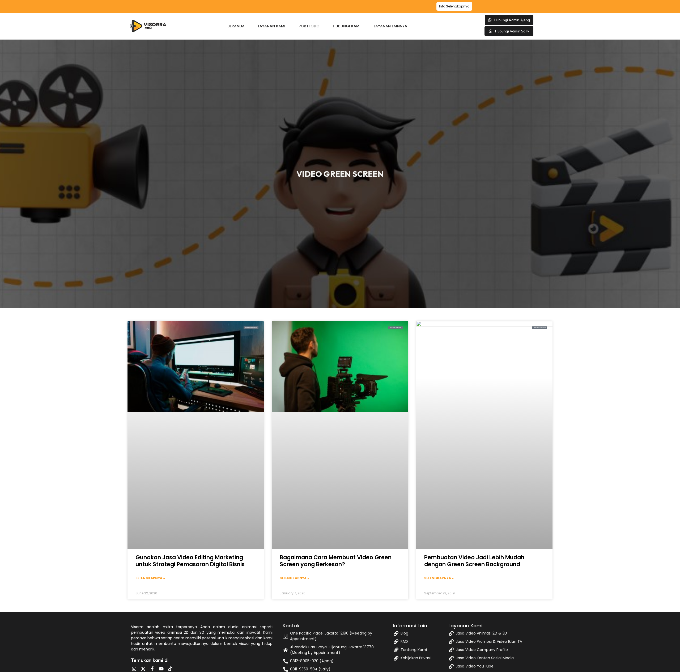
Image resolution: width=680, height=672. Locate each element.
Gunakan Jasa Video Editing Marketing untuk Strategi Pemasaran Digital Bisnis (190, 560)
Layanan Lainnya (390, 26)
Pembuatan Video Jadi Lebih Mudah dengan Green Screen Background (474, 560)
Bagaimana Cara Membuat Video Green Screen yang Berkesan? (336, 560)
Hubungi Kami (346, 26)
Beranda (236, 26)
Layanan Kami (271, 26)
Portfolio (309, 26)
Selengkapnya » (150, 578)
